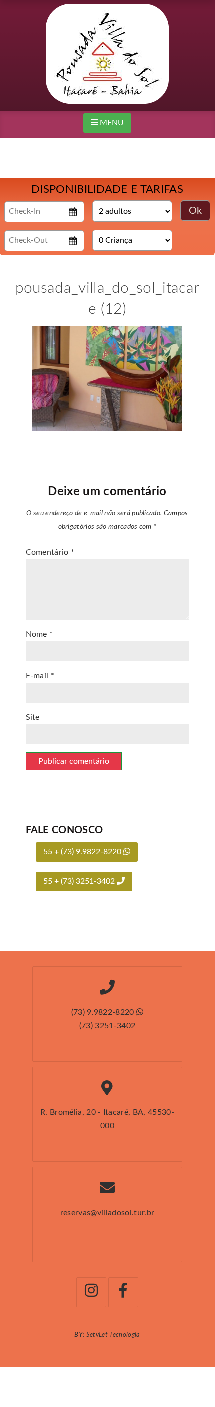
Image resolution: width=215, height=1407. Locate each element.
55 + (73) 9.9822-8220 (84, 852)
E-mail (40, 676)
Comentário (50, 552)
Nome (40, 634)
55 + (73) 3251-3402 (80, 881)
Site (33, 717)
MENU (111, 123)
